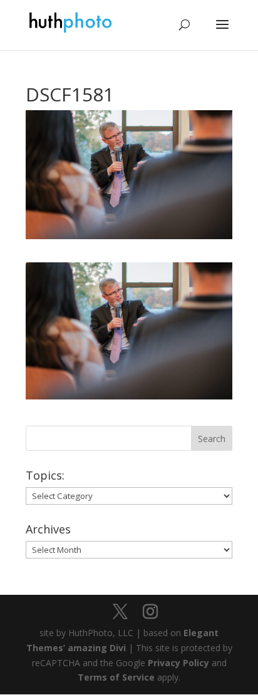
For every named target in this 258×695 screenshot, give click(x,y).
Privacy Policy (178, 663)
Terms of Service (116, 677)
